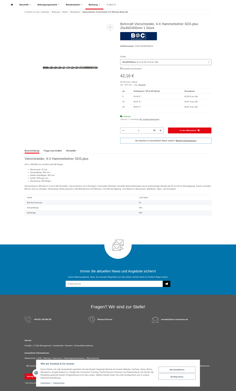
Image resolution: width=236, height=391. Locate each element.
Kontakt (28, 345)
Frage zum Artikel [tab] (53, 151)
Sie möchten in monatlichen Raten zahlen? (165, 141)
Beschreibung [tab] (32, 151)
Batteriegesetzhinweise (74, 358)
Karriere (69, 345)
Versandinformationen (83, 345)
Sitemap (47, 358)
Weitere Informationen (186, 141)
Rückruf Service (105, 319)
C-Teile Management (42, 345)
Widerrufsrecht (92, 358)
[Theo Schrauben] (12, 4)
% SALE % (111, 5)
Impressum (45, 383)
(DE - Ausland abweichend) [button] (149, 119)
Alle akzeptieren (177, 369)
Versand (141, 85)
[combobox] (165, 62)
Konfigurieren (177, 377)
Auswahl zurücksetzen (132, 69)
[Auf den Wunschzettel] (110, 27)
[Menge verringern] (123, 130)
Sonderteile (58, 345)
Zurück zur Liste (32, 12)
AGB (39, 358)
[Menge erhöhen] (160, 130)
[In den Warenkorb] (27, 20)
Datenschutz (59, 383)
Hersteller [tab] (71, 151)
